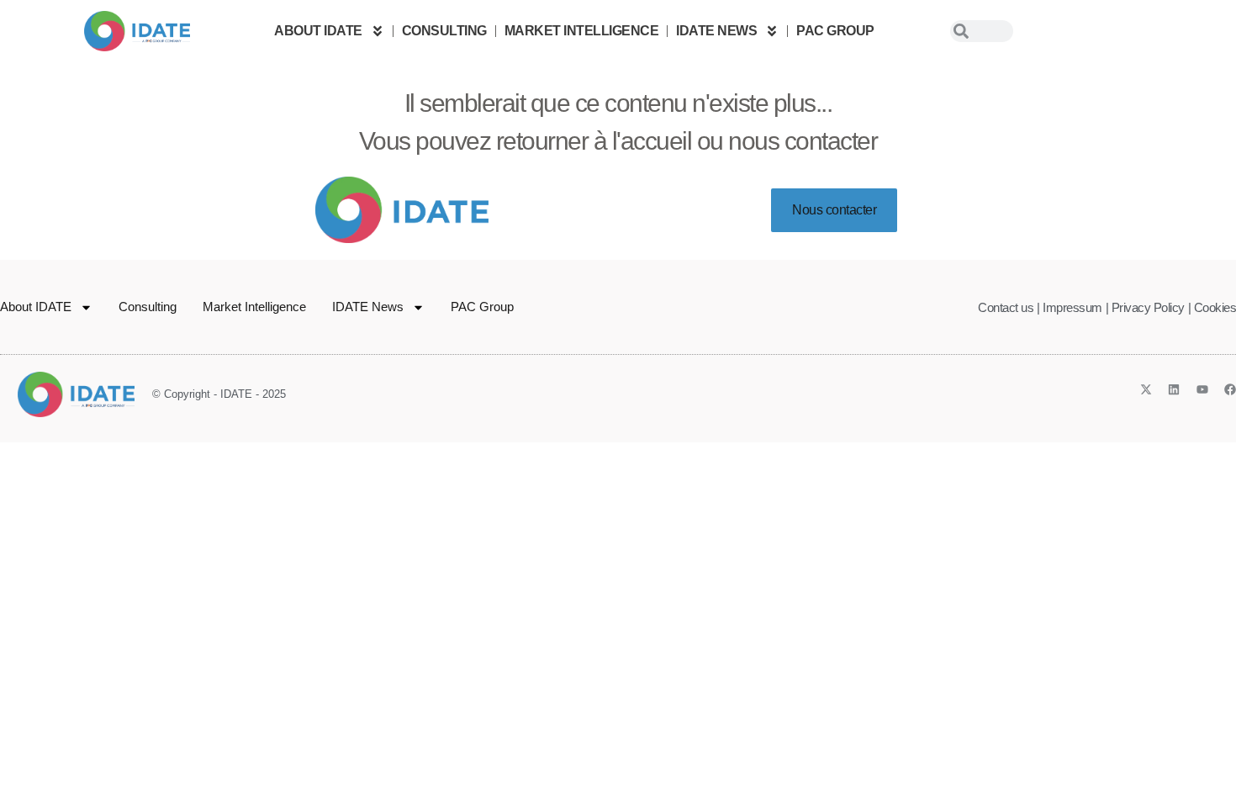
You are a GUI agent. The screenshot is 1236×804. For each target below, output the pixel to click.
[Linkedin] (1174, 389)
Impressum (1072, 307)
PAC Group (835, 31)
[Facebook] (1230, 389)
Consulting (444, 31)
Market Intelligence (581, 31)
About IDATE (318, 31)
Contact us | (1008, 307)
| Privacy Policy (1145, 307)
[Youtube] (1202, 389)
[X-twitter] (1146, 389)
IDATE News (716, 31)
